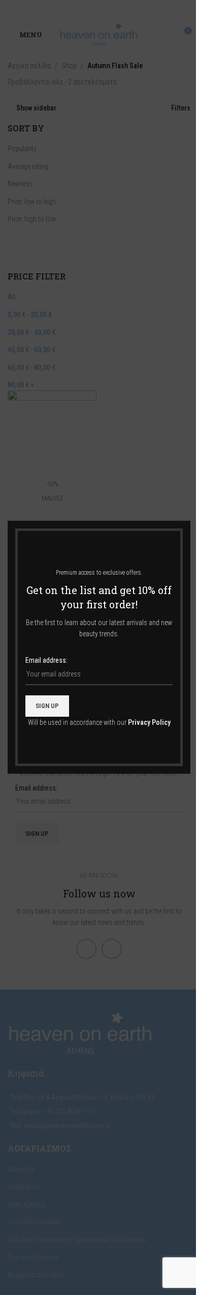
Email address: (46, 661)
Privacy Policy (149, 722)
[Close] (185, 508)
